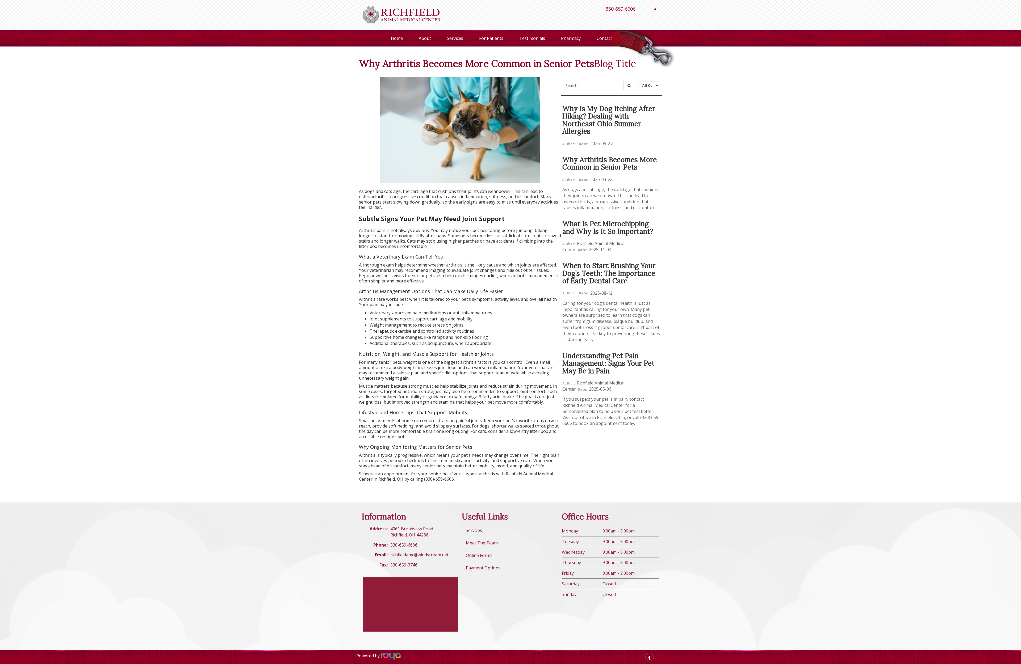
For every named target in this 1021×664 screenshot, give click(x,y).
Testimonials (532, 38)
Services (455, 38)
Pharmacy (571, 38)
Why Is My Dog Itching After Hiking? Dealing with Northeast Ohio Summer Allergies (608, 120)
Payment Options (483, 568)
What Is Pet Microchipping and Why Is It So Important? (608, 227)
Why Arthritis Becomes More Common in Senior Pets (609, 163)
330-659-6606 (620, 9)
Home (397, 38)
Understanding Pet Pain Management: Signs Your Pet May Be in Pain (608, 363)
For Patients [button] (491, 38)
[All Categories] (649, 85)
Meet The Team (482, 543)
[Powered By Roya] (391, 656)
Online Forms (479, 555)
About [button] (425, 38)
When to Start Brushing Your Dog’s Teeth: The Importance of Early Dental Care (608, 273)
